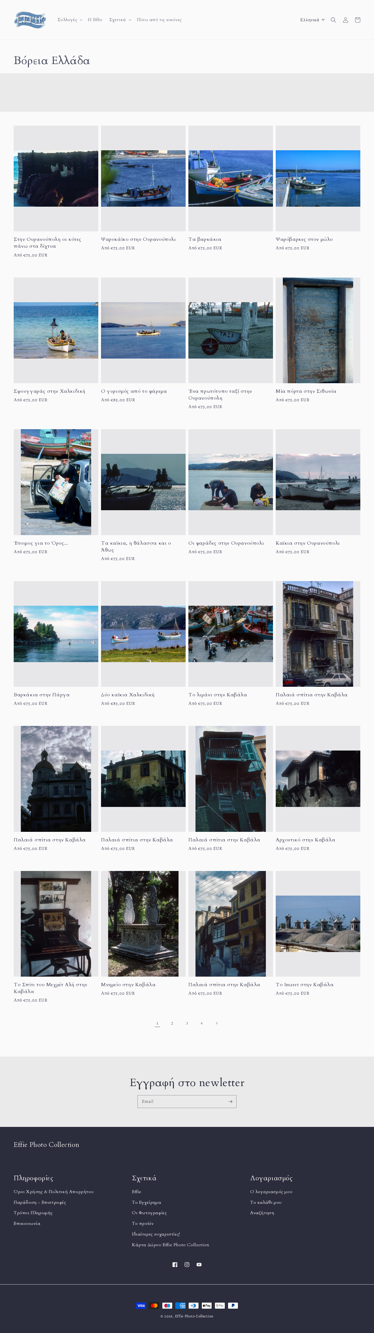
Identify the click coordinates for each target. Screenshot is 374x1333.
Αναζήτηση (262, 1213)
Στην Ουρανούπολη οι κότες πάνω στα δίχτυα (47, 243)
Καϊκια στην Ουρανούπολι (308, 543)
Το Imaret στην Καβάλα (305, 984)
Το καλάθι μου (266, 1202)
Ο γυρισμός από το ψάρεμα (134, 391)
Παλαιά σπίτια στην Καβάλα (312, 694)
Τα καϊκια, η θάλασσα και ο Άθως (136, 546)
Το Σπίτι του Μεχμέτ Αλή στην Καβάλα (50, 988)
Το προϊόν (143, 1224)
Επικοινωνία (27, 1224)
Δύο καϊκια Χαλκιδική (128, 694)
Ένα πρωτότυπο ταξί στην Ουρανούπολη (220, 395)
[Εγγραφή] (230, 1101)
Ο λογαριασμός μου (271, 1192)
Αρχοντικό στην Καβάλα (305, 839)
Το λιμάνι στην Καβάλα (217, 694)
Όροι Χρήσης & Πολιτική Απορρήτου (54, 1192)
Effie (137, 1192)
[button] (69, 20)
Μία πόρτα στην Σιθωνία (306, 391)
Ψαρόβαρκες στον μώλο (304, 239)
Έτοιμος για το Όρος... (41, 543)
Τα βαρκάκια (204, 239)
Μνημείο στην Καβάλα (128, 984)
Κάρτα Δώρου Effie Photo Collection (170, 1245)
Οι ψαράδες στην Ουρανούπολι (226, 543)
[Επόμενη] (217, 1023)
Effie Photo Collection (194, 1316)
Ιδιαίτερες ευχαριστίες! (156, 1234)
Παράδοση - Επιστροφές (40, 1202)
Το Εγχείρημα (146, 1202)
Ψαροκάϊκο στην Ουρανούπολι (138, 239)
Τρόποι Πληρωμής (33, 1213)
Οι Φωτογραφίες (149, 1213)
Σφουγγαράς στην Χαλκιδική (49, 391)
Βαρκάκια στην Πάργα (42, 694)
